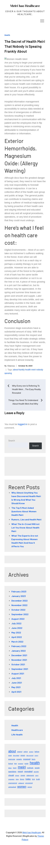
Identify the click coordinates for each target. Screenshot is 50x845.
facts (33, 759)
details (23, 755)
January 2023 (18, 596)
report (20, 771)
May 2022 (16, 632)
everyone (11, 759)
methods (30, 768)
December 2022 (19, 600)
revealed (28, 771)
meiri (33, 370)
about (15, 370)
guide (26, 763)
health (28, 370)
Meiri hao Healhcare (25, 6)
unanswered (12, 783)
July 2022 (16, 623)
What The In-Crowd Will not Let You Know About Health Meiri (25, 527)
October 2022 (18, 609)
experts (19, 759)
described (16, 755)
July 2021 (16, 678)
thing (17, 779)
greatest (20, 763)
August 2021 (17, 673)
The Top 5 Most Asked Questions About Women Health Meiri (23, 511)
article (26, 752)
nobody (39, 370)
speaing (8, 373)
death (10, 755)
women (21, 786)
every (36, 755)
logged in (22, 424)
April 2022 (16, 637)
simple (23, 775)
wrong (30, 787)
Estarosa (11, 366)
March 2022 (17, 641)
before (37, 752)
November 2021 (19, 659)
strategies (11, 779)
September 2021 (19, 669)
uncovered (29, 783)
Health (7, 35)
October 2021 (18, 664)
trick (33, 779)
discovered (29, 755)
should (11, 775)
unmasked (12, 787)
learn (15, 768)
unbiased (21, 783)
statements (30, 775)
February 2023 (18, 591)
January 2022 (18, 650)
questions (12, 771)
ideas (10, 768)
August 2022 (17, 618)
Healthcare (17, 730)
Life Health (17, 734)
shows (17, 775)
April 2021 (16, 691)
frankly (22, 370)
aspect (31, 751)
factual (10, 763)
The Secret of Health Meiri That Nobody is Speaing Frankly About (24, 46)
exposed (26, 759)
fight (15, 763)
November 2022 (19, 605)
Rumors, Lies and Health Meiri (26, 519)
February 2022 (18, 646)
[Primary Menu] (42, 21)
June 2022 (16, 628)
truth (38, 779)
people (37, 768)
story (36, 775)
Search (11, 441)
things (22, 779)
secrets (36, 772)
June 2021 (16, 682)
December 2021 (19, 655)
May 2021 (16, 687)
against (19, 752)
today (28, 779)
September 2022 (19, 614)
